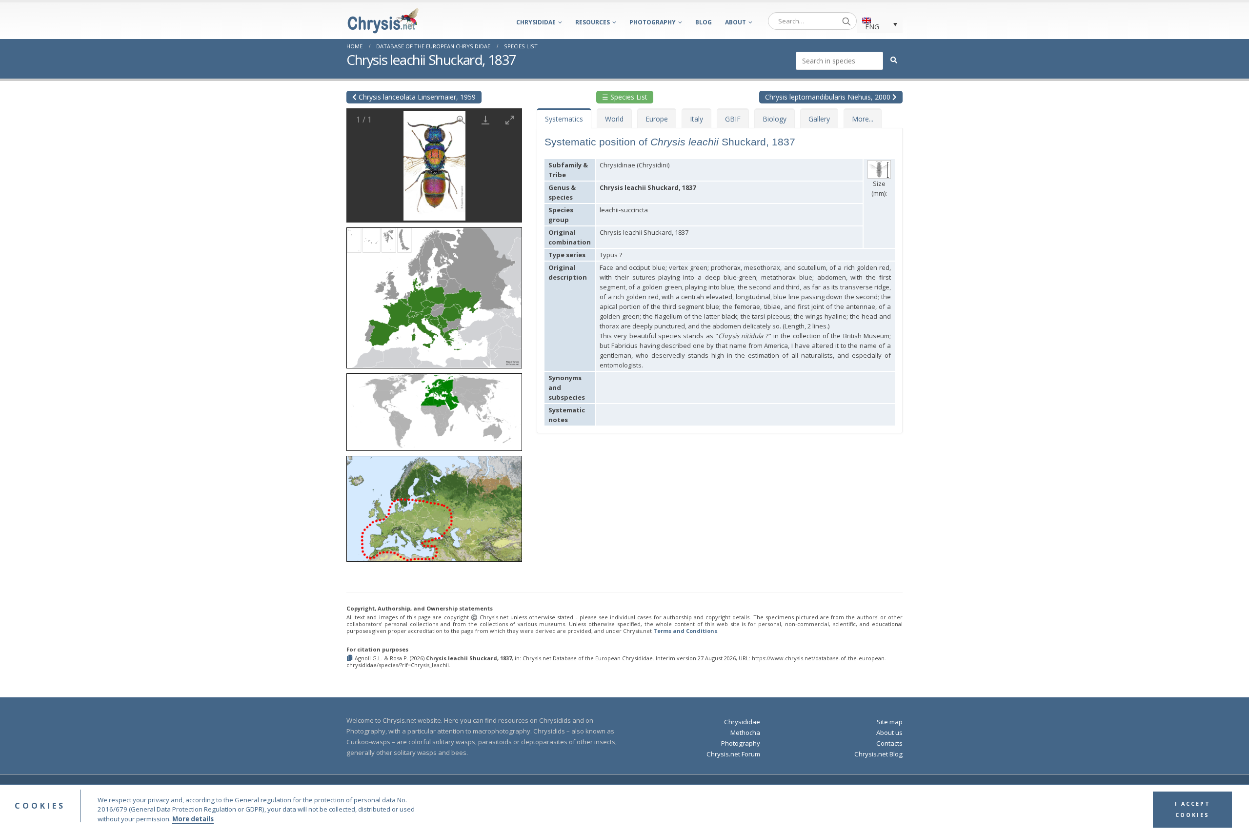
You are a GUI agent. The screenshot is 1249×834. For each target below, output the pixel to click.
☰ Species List (624, 97)
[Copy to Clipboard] (350, 658)
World (614, 118)
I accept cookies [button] (1192, 809)
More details (193, 819)
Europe (656, 118)
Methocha (745, 732)
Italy (696, 118)
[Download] (485, 119)
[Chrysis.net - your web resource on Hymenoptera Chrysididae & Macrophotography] (383, 20)
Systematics (564, 118)
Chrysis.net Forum (733, 754)
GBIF (733, 118)
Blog (703, 22)
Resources (592, 22)
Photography (652, 22)
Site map (890, 721)
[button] (434, 294)
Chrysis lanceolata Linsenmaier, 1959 (416, 97)
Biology (774, 118)
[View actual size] (461, 119)
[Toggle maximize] (510, 119)
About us (889, 732)
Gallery (819, 118)
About (735, 22)
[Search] (846, 21)
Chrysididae (536, 22)
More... (862, 118)
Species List (521, 46)
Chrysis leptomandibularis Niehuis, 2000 (828, 97)
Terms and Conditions (685, 630)
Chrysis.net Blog (878, 754)
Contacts (889, 743)
